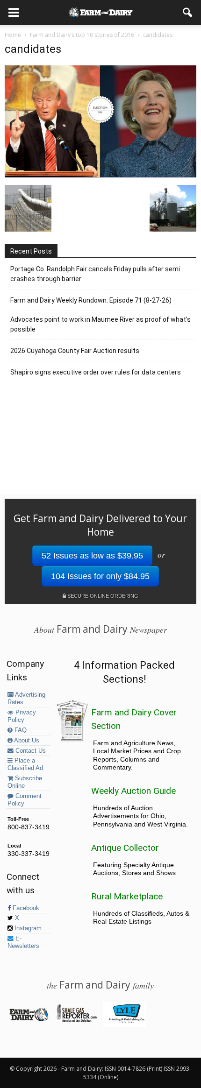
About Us (26, 740)
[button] (188, 12)
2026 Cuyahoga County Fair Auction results (74, 350)
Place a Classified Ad (25, 764)
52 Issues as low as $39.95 (92, 555)
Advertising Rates (26, 699)
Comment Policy (24, 800)
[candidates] (100, 175)
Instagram (27, 928)
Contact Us (30, 751)
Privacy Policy (21, 716)
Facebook (25, 908)
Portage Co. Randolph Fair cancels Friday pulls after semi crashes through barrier (95, 274)
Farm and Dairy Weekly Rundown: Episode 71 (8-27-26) (91, 300)
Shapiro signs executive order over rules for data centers (95, 372)
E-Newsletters (23, 942)
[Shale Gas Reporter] (76, 1020)
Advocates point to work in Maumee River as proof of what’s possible (100, 324)
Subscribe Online (24, 782)
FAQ (20, 730)
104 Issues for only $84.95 (100, 576)
